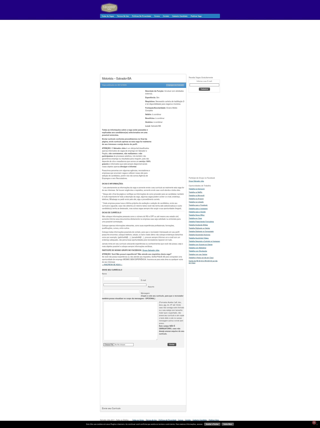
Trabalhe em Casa (195, 218)
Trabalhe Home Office (196, 215)
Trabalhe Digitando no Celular (199, 228)
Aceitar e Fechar (212, 424)
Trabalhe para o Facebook (198, 205)
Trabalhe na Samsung (196, 189)
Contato (166, 16)
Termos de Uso (123, 16)
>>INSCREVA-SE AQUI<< (112, 264)
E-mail (143, 280)
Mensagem (142, 296)
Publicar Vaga (196, 16)
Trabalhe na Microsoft (196, 195)
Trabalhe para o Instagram (198, 208)
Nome (104, 273)
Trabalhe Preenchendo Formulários (201, 221)
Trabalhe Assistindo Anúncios (199, 234)
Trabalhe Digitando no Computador (201, 231)
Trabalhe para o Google (197, 212)
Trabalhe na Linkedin (196, 202)
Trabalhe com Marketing (197, 248)
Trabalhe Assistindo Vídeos (199, 238)
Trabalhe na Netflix (195, 192)
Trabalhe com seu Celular (198, 254)
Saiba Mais (228, 424)
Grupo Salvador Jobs (150, 250)
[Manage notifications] (314, 423)
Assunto (151, 286)
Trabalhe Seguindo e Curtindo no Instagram (204, 241)
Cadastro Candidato (180, 16)
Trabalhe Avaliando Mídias (198, 225)
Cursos (157, 16)
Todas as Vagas (108, 16)
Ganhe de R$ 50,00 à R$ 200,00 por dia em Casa (203, 262)
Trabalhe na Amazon (196, 198)
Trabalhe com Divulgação (198, 251)
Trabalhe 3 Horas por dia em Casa (201, 257)
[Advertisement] (145, 44)
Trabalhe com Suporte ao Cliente (200, 244)
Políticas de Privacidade (141, 16)
